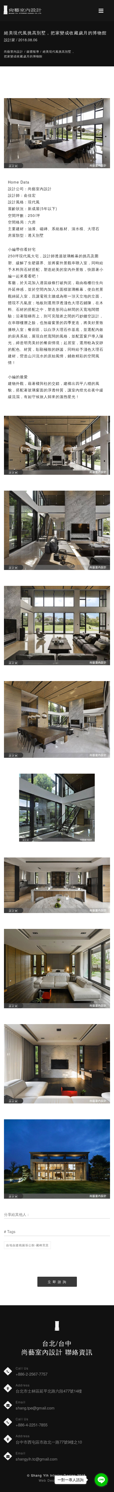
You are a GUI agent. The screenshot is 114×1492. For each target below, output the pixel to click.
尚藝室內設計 (13, 51)
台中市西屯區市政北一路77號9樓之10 (49, 1442)
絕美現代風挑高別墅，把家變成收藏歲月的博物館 (39, 53)
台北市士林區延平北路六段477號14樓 (49, 1391)
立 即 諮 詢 (57, 1281)
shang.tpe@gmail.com (35, 1408)
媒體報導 (33, 51)
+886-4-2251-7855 (31, 1424)
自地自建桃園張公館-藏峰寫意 (27, 1245)
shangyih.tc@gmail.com (37, 1459)
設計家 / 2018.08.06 (20, 39)
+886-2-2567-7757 (31, 1374)
